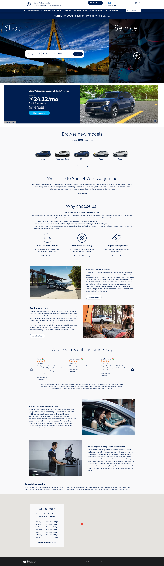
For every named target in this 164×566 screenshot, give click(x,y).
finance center (61, 412)
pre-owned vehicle (46, 311)
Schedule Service (95, 3)
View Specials (116, 256)
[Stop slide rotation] (155, 120)
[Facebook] (109, 3)
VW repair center (112, 456)
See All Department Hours (47, 542)
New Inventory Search (35, 10)
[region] (82, 370)
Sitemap (115, 561)
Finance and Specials (80, 10)
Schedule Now (37, 336)
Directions (88, 561)
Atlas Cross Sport (62, 159)
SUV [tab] (81, 140)
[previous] (31, 370)
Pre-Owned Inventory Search (53, 10)
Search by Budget (55, 60)
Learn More (11, 122)
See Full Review (42, 377)
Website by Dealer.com (29, 562)
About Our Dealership (111, 10)
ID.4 (81, 159)
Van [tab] (92, 140)
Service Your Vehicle (95, 10)
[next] (132, 370)
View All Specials (82, 193)
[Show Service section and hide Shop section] (136, 51)
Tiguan (120, 159)
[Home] (28, 4)
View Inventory (93, 297)
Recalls (122, 561)
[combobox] (34, 54)
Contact (95, 561)
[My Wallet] (136, 2)
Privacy (108, 561)
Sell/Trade (68, 10)
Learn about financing (82, 256)
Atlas (43, 159)
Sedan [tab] (86, 140)
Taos (101, 159)
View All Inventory (82, 166)
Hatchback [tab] (74, 140)
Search (78, 54)
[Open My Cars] (139, 2)
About (102, 561)
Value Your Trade (47, 256)
